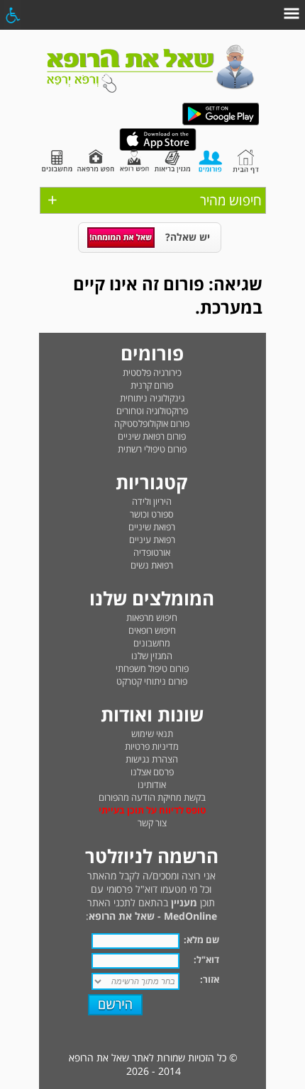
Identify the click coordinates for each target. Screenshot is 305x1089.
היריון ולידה (152, 501)
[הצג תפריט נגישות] (12, 15)
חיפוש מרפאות (151, 617)
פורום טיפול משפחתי (152, 668)
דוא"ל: (206, 959)
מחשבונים (151, 643)
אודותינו (152, 784)
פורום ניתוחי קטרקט (151, 681)
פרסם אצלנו (152, 771)
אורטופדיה (151, 552)
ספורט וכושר (152, 514)
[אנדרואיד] (220, 122)
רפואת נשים (152, 565)
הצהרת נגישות (152, 759)
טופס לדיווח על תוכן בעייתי (152, 810)
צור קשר (152, 822)
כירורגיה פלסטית (152, 372)
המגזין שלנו (151, 655)
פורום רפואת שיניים (152, 436)
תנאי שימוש (152, 733)
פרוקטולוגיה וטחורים (152, 410)
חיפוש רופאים (152, 630)
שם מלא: (201, 939)
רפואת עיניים (152, 539)
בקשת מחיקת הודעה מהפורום (152, 797)
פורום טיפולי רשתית (152, 449)
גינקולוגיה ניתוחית (152, 398)
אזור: (209, 979)
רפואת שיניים (151, 526)
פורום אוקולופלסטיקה (151, 423)
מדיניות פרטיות (152, 746)
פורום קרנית (152, 385)
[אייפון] (158, 148)
